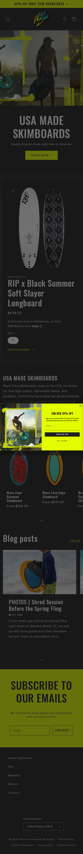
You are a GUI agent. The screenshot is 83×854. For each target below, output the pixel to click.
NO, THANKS (62, 441)
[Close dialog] (80, 406)
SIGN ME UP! (62, 434)
